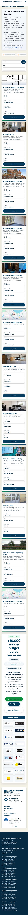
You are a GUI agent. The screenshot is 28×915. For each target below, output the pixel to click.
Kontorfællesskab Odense (8, 862)
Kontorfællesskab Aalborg (8, 863)
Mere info (14, 117)
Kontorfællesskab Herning (8, 881)
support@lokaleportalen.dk (9, 843)
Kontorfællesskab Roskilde (8, 876)
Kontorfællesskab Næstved (9, 887)
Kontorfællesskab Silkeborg (9, 883)
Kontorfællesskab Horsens (8, 873)
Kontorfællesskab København (9, 859)
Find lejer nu (14, 704)
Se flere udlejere (14, 717)
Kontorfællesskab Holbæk (8, 907)
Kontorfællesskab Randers (8, 870)
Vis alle (15, 826)
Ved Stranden (8, 808)
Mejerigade (7, 815)
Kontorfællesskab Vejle (7, 874)
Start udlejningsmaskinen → (14, 709)
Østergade (7, 806)
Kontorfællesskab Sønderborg (9, 908)
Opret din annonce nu (14, 699)
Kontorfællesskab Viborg (8, 893)
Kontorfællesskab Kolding (8, 871)
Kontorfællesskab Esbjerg (8, 864)
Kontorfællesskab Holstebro (9, 897)
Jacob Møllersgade (9, 813)
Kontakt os (4, 853)
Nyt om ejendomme (7, 852)
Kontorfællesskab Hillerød (8, 905)
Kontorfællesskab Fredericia (9, 894)
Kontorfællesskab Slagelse (8, 904)
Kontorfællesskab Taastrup (9, 898)
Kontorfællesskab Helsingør (9, 886)
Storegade (7, 810)
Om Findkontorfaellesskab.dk (9, 850)
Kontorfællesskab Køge (8, 895)
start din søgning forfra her (14, 47)
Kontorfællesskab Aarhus (8, 860)
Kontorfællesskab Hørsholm (9, 884)
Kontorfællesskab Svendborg (9, 910)
